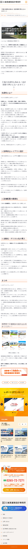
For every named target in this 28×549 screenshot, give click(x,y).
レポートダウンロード (8, 532)
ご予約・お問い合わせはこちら (14, 490)
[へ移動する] (1, 15)
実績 (4, 514)
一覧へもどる (14, 382)
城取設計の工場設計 (8, 518)
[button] (25, 424)
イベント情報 (6, 539)
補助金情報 (5, 525)
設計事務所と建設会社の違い (10, 528)
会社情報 (5, 543)
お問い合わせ (6, 521)
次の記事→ (22, 382)
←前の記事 (5, 382)
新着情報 (5, 535)
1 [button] (22, 424)
